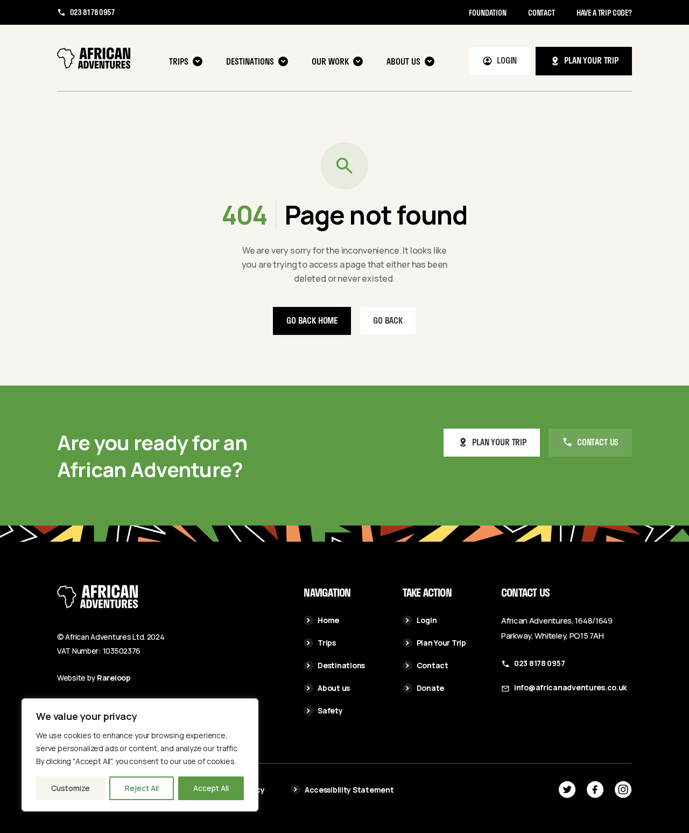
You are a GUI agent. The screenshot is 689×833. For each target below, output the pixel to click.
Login (507, 60)
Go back (388, 320)
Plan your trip (591, 60)
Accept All (211, 788)
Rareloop (114, 678)
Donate (430, 688)
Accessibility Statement (349, 790)
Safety (330, 710)
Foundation (487, 12)
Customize (70, 788)
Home (328, 620)
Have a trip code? (604, 12)
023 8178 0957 (92, 12)
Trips (178, 61)
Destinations (250, 61)
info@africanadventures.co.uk (570, 687)
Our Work (330, 61)
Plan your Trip (499, 442)
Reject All (142, 788)
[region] (140, 754)
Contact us (597, 442)
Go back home (312, 320)
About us (403, 61)
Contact (541, 12)
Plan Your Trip (441, 643)
